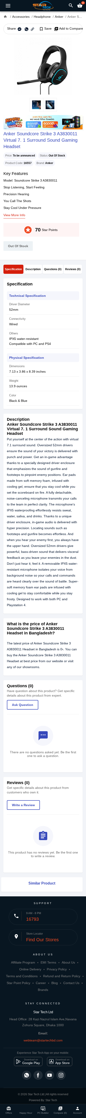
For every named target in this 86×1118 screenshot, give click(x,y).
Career (41, 983)
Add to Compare (68, 29)
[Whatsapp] (26, 1075)
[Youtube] (49, 1075)
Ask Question (22, 705)
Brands (43, 990)
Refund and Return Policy (61, 976)
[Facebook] (38, 1075)
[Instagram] (61, 1075)
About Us (68, 962)
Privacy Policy (57, 969)
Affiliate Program (23, 962)
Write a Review (23, 805)
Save (45, 29)
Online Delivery (30, 969)
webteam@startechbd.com (43, 1040)
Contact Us (71, 983)
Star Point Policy (18, 983)
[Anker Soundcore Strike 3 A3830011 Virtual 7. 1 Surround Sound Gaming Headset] (43, 66)
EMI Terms (48, 962)
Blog (54, 983)
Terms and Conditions (22, 976)
